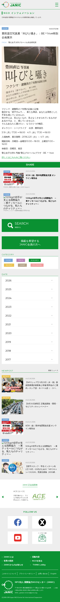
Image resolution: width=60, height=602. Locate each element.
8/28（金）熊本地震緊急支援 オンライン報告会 (41, 427)
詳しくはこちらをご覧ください (16, 157)
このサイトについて (9, 574)
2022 (8, 315)
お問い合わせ (43, 574)
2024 (8, 298)
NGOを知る (37, 561)
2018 (8, 350)
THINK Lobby (39, 565)
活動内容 (36, 557)
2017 (8, 359)
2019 (8, 342)
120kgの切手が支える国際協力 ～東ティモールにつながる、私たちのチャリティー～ (41, 201)
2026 (8, 280)
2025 (8, 289)
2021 (8, 324)
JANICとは (9, 557)
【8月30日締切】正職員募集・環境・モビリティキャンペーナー (41, 405)
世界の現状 (8, 561)
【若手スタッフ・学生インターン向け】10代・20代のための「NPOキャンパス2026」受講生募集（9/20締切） (41, 469)
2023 (8, 306)
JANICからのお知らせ (13, 565)
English (54, 574)
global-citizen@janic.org (28, 593)
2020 (8, 333)
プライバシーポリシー (27, 574)
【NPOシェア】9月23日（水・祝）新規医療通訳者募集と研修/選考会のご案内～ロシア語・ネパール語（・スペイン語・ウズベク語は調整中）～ (41, 385)
